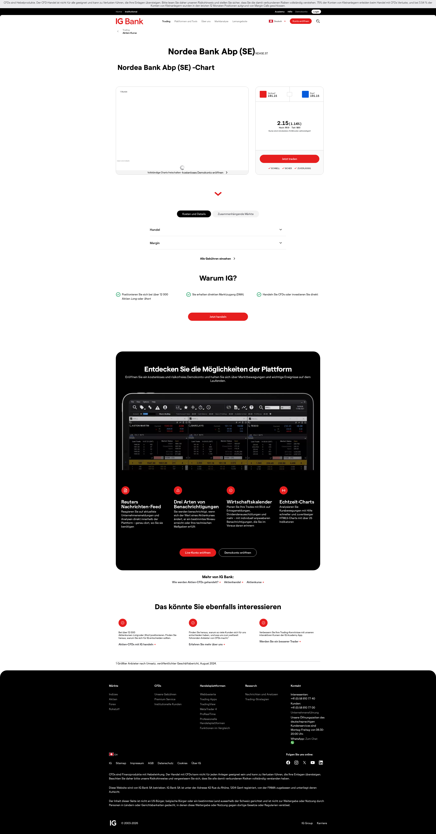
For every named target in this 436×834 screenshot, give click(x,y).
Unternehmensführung (305, 712)
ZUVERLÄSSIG (304, 168)
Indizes (113, 694)
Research (251, 685)
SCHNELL (275, 168)
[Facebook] (288, 763)
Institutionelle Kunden (168, 704)
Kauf (312, 93)
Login (316, 11)
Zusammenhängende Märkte (236, 213)
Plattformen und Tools (185, 21)
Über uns (206, 21)
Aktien (113, 699)
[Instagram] (296, 763)
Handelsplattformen (212, 685)
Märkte (113, 685)
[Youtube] (313, 763)
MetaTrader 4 (208, 709)
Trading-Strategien (257, 699)
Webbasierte (208, 694)
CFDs (157, 685)
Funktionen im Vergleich (215, 728)
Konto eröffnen (301, 21)
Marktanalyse (221, 21)
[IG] (129, 21)
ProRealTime (208, 714)
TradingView (207, 704)
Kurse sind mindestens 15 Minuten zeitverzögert (290, 131)
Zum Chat (311, 738)
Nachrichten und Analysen (261, 694)
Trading (166, 21)
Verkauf (271, 93)
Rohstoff (114, 709)
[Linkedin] (321, 763)
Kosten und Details (194, 213)
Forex (112, 704)
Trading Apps (208, 699)
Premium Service (164, 699)
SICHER (288, 168)
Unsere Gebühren (165, 694)
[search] (318, 21)
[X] (304, 763)
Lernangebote (239, 21)
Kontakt (296, 685)
